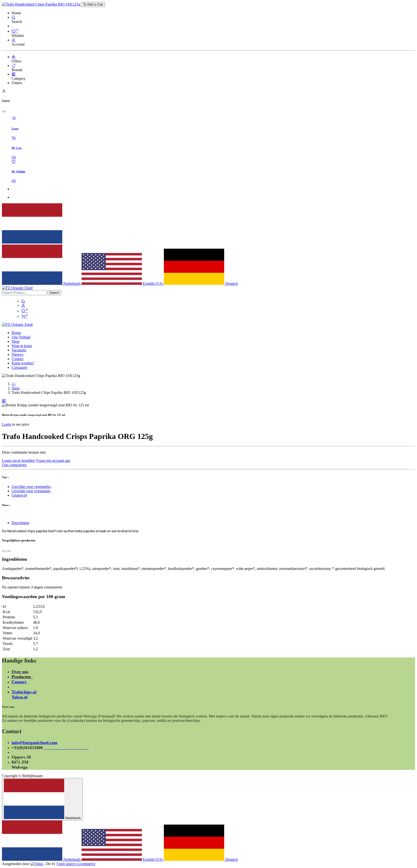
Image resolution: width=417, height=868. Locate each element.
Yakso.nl (20, 697)
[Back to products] (4, 401)
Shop (16, 388)
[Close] (4, 111)
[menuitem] (16, 333)
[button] (4, 551)
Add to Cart (94, 4)
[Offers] (13, 57)
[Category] (13, 74)
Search (54, 292)
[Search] (13, 17)
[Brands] (13, 65)
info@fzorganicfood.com (34, 742)
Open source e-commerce (75, 864)
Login (6, 424)
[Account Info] (13, 40)
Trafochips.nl (24, 692)
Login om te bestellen (18, 460)
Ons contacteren (14, 465)
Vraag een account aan (53, 460)
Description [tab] (20, 523)
